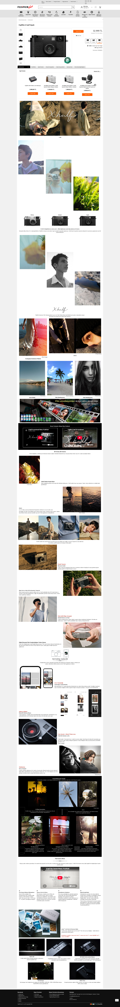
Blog (42, 1)
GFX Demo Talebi (38, 995)
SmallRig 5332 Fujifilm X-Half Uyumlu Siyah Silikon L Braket (69, 86)
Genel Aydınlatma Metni (54, 995)
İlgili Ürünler (41, 67)
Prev (20, 118)
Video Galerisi (48, 1)
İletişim (43, 2)
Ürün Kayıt (37, 994)
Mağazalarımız (65, 1)
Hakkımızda (21, 994)
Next (95, 85)
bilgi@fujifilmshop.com (75, 996)
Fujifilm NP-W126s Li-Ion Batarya (33, 85)
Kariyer (20, 999)
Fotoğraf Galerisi (57, 1)
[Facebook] (86, 1)
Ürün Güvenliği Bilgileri (80, 67)
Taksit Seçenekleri (60, 67)
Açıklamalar (21, 67)
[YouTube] (90, 1)
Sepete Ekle (78, 31)
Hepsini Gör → (97, 71)
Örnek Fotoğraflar (50, 67)
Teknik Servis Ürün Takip (23, 997)
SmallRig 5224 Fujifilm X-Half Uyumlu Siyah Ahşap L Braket (51, 86)
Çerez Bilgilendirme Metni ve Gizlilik (57, 994)
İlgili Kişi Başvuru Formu (54, 997)
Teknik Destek (73, 1)
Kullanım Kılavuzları (22, 998)
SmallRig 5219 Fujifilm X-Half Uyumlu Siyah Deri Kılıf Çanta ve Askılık (87, 87)
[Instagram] (88, 1)
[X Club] (86, 3)
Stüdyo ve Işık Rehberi (39, 997)
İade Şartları (69, 67)
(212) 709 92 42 (74, 999)
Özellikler (33, 67)
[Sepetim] (100, 7)
